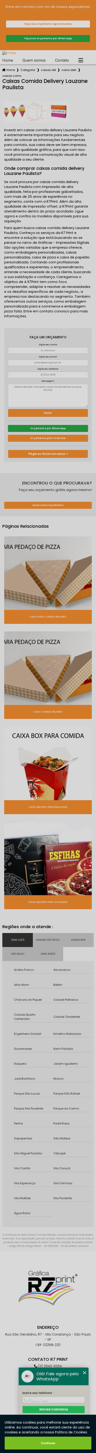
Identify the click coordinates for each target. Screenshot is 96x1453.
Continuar (48, 1443)
